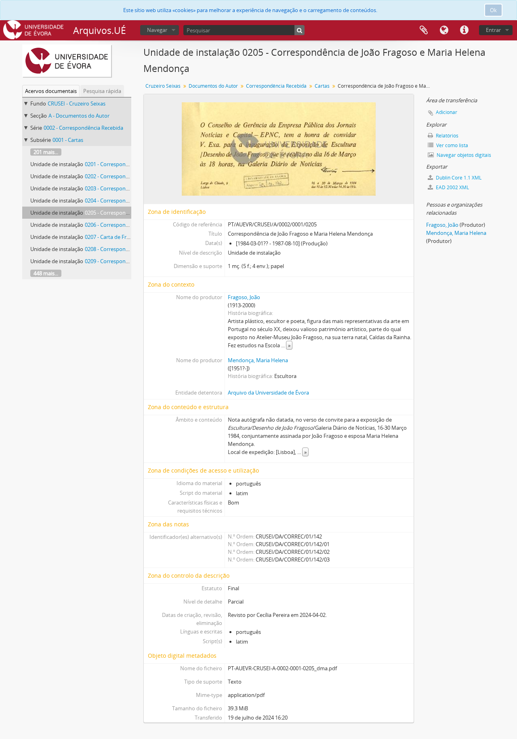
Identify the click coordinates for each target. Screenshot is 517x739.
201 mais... (46, 152)
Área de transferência (424, 30)
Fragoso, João (244, 297)
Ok (493, 10)
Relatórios (446, 135)
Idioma (444, 30)
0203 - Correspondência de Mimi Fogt (129, 188)
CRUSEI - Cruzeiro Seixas (76, 103)
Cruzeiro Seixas (163, 85)
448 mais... (46, 273)
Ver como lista (451, 145)
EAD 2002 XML (452, 187)
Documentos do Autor (213, 85)
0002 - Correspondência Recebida (83, 127)
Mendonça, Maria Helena (258, 360)
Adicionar (446, 112)
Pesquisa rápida (102, 91)
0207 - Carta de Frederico (114, 237)
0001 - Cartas (68, 140)
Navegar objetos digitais (463, 155)
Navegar (157, 30)
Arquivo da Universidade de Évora (268, 392)
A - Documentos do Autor (78, 115)
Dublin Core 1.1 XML (458, 177)
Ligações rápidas (464, 30)
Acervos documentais (51, 91)
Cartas (322, 85)
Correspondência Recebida (276, 85)
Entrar (493, 30)
